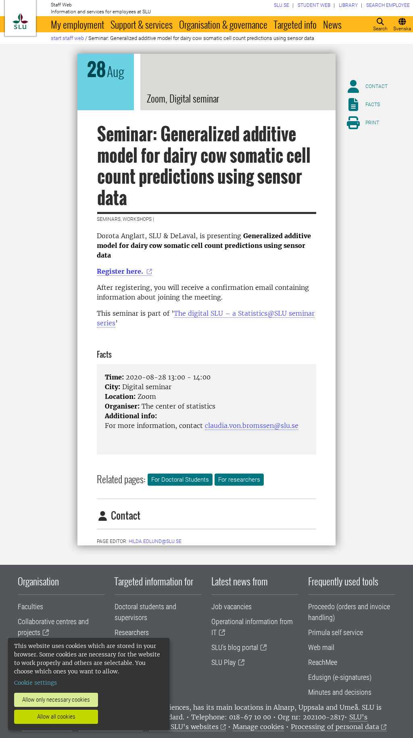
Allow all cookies (56, 716)
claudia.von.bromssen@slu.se (251, 425)
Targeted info (295, 24)
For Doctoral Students (180, 479)
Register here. (121, 271)
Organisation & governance (223, 24)
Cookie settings (35, 682)
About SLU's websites (184, 727)
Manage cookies (258, 727)
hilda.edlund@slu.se (155, 541)
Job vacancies (231, 606)
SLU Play (223, 662)
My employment (77, 24)
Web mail (321, 647)
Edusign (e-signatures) (339, 677)
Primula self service (335, 632)
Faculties (30, 606)
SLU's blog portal (234, 647)
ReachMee (322, 662)
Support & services (142, 24)
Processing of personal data (335, 727)
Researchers (132, 632)
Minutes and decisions (339, 692)
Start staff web (67, 38)
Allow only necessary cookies (56, 699)
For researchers (239, 479)
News (332, 24)
